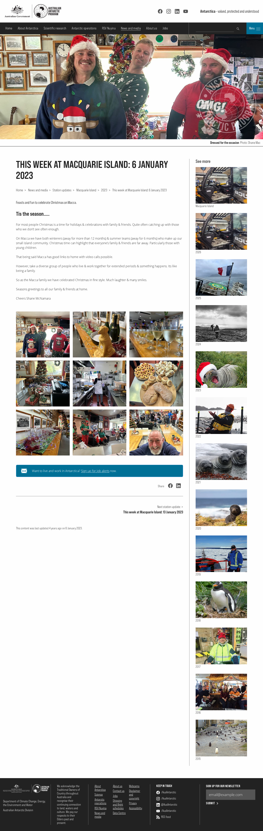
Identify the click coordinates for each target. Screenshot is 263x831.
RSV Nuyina (109, 28)
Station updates (62, 190)
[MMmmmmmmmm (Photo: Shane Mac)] (156, 334)
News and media (131, 28)
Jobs (165, 28)
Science (99, 794)
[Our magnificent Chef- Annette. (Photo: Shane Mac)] (99, 383)
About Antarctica (28, 28)
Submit (210, 803)
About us (151, 28)
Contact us (118, 791)
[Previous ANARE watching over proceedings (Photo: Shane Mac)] (43, 432)
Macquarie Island (86, 190)
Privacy (133, 803)
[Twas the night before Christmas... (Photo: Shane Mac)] (156, 432)
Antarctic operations (84, 28)
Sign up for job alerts (95, 471)
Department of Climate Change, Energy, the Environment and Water (24, 803)
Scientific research (55, 28)
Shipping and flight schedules (118, 804)
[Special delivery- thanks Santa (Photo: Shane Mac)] (99, 432)
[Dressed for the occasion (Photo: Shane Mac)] (43, 334)
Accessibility (135, 808)
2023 (104, 190)
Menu (252, 28)
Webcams (134, 786)
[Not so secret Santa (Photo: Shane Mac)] (43, 383)
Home (8, 28)
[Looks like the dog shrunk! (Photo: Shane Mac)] (99, 334)
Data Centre (119, 813)
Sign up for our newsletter (223, 786)
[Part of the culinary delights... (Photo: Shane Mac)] (156, 383)
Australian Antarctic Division (18, 810)
